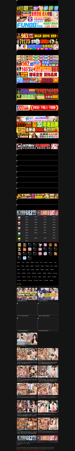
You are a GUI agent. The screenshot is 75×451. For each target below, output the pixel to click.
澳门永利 (36, 262)
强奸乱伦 (35, 216)
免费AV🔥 (51, 280)
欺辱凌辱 (26, 224)
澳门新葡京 (52, 269)
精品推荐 (26, 216)
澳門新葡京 (24, 273)
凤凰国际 (32, 266)
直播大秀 (49, 276)
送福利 (55, 262)
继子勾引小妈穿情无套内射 (22, 315)
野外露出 (54, 224)
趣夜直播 (37, 269)
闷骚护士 (54, 230)
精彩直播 (47, 266)
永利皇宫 (28, 273)
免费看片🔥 (34, 273)
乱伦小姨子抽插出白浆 (22, 345)
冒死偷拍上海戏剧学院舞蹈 (43, 315)
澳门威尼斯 (54, 276)
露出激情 (35, 232)
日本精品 (35, 219)
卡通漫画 (26, 232)
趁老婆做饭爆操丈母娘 (22, 300)
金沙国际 (28, 276)
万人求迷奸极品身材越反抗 (22, 330)
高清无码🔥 (46, 280)
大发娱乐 (18, 273)
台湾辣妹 (26, 222)
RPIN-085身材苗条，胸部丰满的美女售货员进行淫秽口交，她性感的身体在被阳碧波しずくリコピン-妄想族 (48, 381)
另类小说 (26, 240)
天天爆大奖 (24, 276)
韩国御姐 (35, 222)
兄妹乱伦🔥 (30, 280)
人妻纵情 (44, 238)
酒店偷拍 (55, 266)
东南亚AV (54, 222)
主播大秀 (18, 269)
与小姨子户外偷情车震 (42, 300)
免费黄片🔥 (50, 273)
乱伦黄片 (28, 269)
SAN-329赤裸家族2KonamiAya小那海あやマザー (47, 397)
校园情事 (35, 238)
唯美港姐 (44, 222)
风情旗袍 (26, 230)
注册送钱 (45, 262)
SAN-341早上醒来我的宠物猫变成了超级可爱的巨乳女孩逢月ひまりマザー (27, 380)
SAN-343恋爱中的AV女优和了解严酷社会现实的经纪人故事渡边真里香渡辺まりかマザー (47, 363)
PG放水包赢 (37, 266)
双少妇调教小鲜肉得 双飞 (43, 330)
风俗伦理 (54, 238)
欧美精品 (44, 216)
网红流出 (44, 224)
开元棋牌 (27, 262)
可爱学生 (44, 227)
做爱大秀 (44, 276)
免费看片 (39, 276)
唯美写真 (44, 232)
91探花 (36, 224)
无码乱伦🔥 (55, 273)
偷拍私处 (32, 269)
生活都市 (26, 238)
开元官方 (18, 276)
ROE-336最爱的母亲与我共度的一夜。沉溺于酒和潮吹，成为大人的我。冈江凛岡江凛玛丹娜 (27, 432)
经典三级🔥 (19, 280)
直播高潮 (42, 266)
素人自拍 (54, 219)
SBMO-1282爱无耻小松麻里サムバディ (46, 414)
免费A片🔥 (25, 280)
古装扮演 (26, 227)
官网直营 (32, 262)
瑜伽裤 (45, 230)
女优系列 (35, 227)
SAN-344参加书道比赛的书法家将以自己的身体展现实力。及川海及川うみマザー (27, 363)
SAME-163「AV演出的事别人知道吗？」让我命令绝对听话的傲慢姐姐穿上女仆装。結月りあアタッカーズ (27, 416)
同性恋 (54, 235)
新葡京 (18, 266)
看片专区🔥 (36, 280)
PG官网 (23, 262)
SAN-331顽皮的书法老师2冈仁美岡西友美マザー (27, 397)
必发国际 (46, 269)
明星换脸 (35, 230)
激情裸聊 (44, 273)
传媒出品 (26, 235)
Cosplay (45, 219)
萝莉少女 (54, 216)
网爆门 (54, 232)
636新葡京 (39, 273)
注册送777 (51, 262)
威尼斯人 (18, 262)
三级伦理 (26, 219)
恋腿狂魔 (54, 227)
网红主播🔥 (19, 284)
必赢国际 (27, 266)
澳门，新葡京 (34, 276)
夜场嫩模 (42, 269)
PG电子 (41, 262)
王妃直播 (23, 269)
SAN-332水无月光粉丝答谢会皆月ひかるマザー (48, 432)
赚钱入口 (40, 280)
